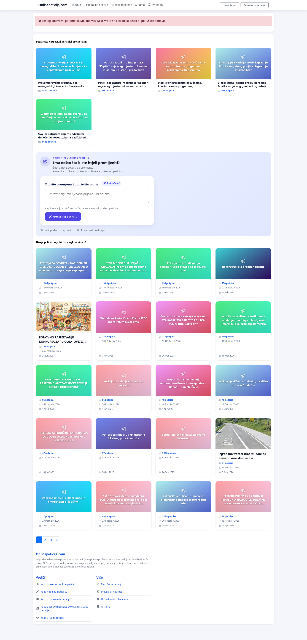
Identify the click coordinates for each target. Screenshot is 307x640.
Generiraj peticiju (65, 216)
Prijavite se (229, 5)
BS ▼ (78, 4)
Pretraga (157, 4)
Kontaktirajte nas (121, 4)
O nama (140, 4)
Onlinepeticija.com (52, 5)
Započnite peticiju (255, 5)
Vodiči (40, 577)
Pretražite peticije (97, 4)
